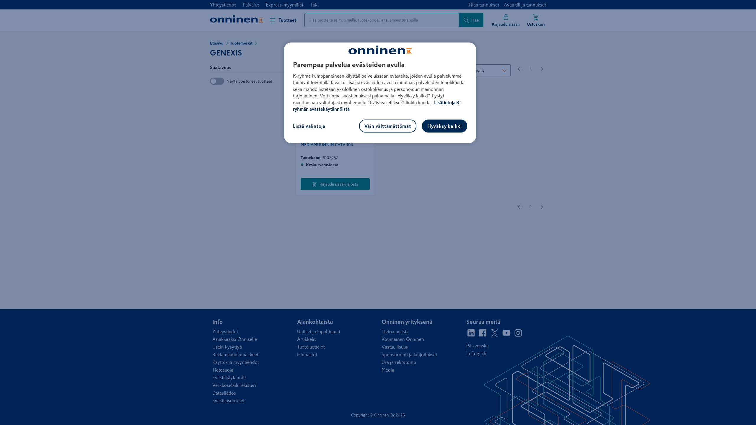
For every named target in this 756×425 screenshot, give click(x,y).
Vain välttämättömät (387, 126)
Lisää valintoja (309, 126)
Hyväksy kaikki (444, 126)
